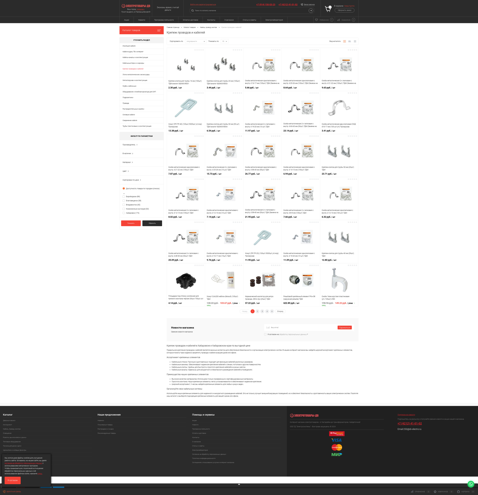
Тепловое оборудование (12, 442)
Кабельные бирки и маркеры (133, 63)
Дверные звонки (9, 420)
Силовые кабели (129, 115)
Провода (126, 103)
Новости (141, 20)
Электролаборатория (274, 20)
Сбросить (152, 223)
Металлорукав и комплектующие (135, 80)
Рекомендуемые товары (107, 433)
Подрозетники (128, 97)
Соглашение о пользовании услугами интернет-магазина (213, 462)
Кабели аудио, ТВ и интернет (133, 52)
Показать (130, 223)
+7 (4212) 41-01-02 (288, 4)
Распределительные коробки (133, 109)
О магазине (229, 20)
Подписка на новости (406, 415)
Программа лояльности (164, 20)
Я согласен (13, 480)
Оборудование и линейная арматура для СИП (139, 92)
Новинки (101, 420)
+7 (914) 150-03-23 (265, 4)
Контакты (211, 20)
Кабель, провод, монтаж (12, 429)
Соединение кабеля (130, 120)
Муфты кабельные (129, 86)
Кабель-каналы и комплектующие (135, 57)
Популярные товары (105, 425)
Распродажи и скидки (106, 429)
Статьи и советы (249, 20)
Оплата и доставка (190, 20)
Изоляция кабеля (129, 46)
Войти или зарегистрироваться (203, 4)
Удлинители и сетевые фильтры (14, 450)
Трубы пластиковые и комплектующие (137, 126)
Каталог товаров (131, 30)
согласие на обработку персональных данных (23, 463)
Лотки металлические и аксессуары (136, 74)
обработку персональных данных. (293, 334)
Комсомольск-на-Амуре (137, 209)
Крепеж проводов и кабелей (133, 69)
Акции (126, 20)
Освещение (7, 433)
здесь (40, 474)
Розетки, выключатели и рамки (14, 437)
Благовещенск (133, 201)
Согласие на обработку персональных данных (209, 454)
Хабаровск (141, 9)
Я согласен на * (288, 334)
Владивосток (133, 205)
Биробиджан (133, 197)
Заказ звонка (309, 4)
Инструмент (7, 425)
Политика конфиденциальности (203, 458)
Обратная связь (13, 492)
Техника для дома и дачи (12, 446)
